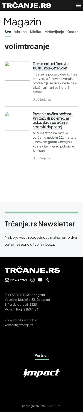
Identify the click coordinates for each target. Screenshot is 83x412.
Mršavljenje (54, 31)
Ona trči (74, 31)
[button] (78, 5)
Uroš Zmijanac (42, 99)
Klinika (35, 31)
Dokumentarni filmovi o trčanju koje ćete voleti (50, 65)
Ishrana (20, 31)
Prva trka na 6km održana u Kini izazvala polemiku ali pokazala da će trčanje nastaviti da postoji (53, 120)
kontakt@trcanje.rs (19, 325)
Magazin (22, 21)
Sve (8, 31)
